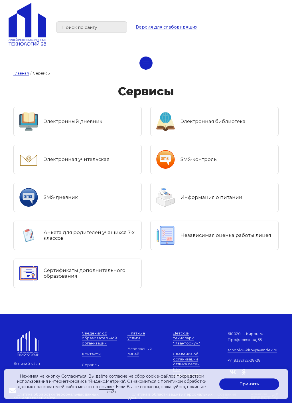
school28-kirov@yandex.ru (252, 350)
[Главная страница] (27, 24)
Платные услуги (136, 335)
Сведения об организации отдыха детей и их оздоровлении (187, 364)
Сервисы (91, 364)
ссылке (106, 386)
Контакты (91, 354)
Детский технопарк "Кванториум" (186, 338)
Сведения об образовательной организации (99, 338)
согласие (118, 376)
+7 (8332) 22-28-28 (244, 360)
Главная (21, 73)
